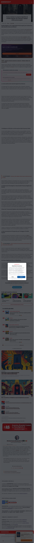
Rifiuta (13, 276)
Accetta (21, 276)
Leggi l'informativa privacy (20, 274)
